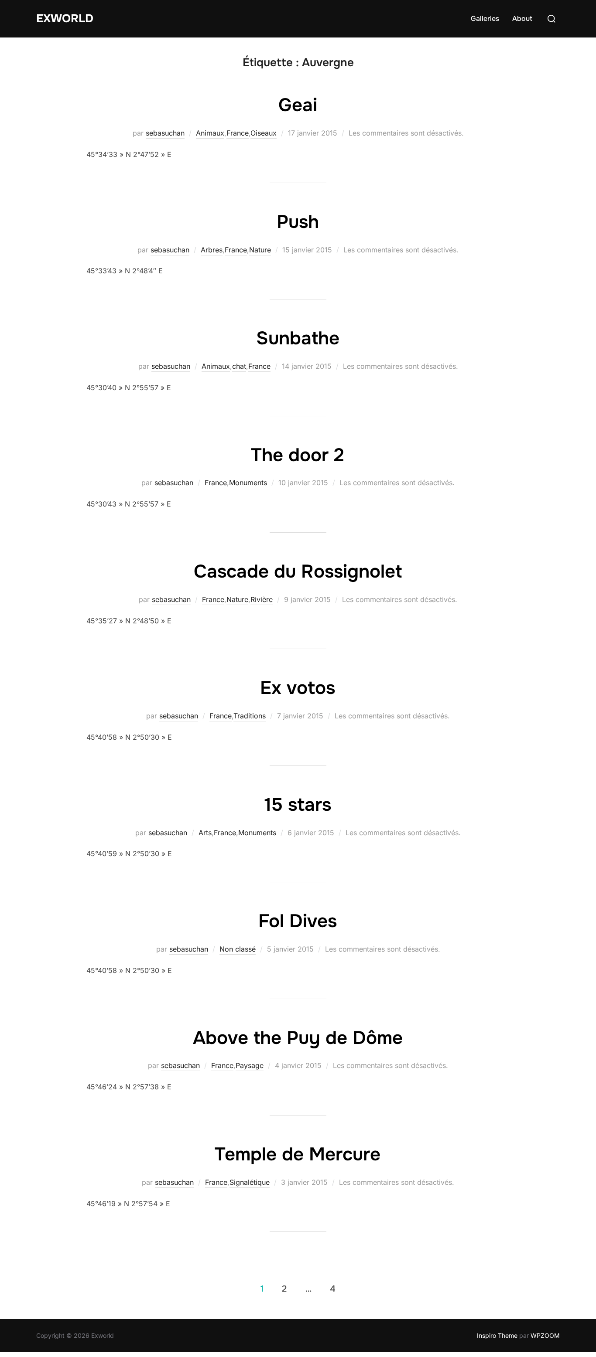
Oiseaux (263, 133)
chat (239, 366)
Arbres (212, 249)
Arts (205, 832)
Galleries (485, 18)
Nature (260, 249)
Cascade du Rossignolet (298, 571)
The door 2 (297, 455)
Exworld (64, 18)
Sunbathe (297, 338)
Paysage (250, 1065)
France (237, 133)
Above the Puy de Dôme (298, 1038)
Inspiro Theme (497, 1335)
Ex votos (297, 688)
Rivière (261, 599)
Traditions (249, 715)
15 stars (297, 804)
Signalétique (249, 1182)
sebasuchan (165, 133)
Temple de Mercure (297, 1154)
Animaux (210, 133)
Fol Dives (297, 921)
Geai (297, 105)
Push (298, 222)
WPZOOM (545, 1335)
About (522, 18)
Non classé (237, 949)
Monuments (248, 482)
